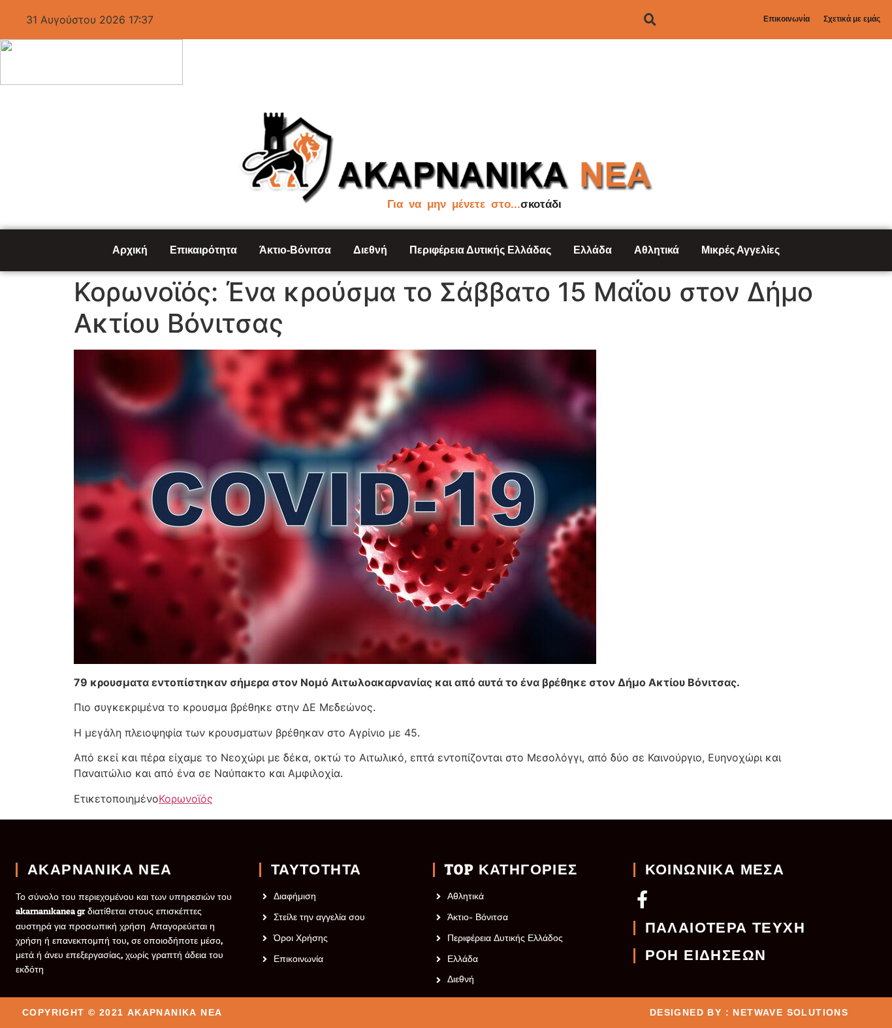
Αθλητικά (656, 250)
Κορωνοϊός (186, 798)
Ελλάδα (592, 250)
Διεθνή (370, 250)
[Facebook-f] (642, 899)
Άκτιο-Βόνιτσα (295, 250)
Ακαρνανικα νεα (99, 870)
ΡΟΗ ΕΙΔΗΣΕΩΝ (706, 955)
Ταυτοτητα (316, 870)
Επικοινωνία (786, 19)
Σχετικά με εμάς (851, 19)
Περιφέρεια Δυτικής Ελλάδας (480, 250)
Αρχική (130, 250)
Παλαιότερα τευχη (725, 928)
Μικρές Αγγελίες (740, 250)
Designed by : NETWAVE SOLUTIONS (749, 1012)
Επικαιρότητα (203, 250)
